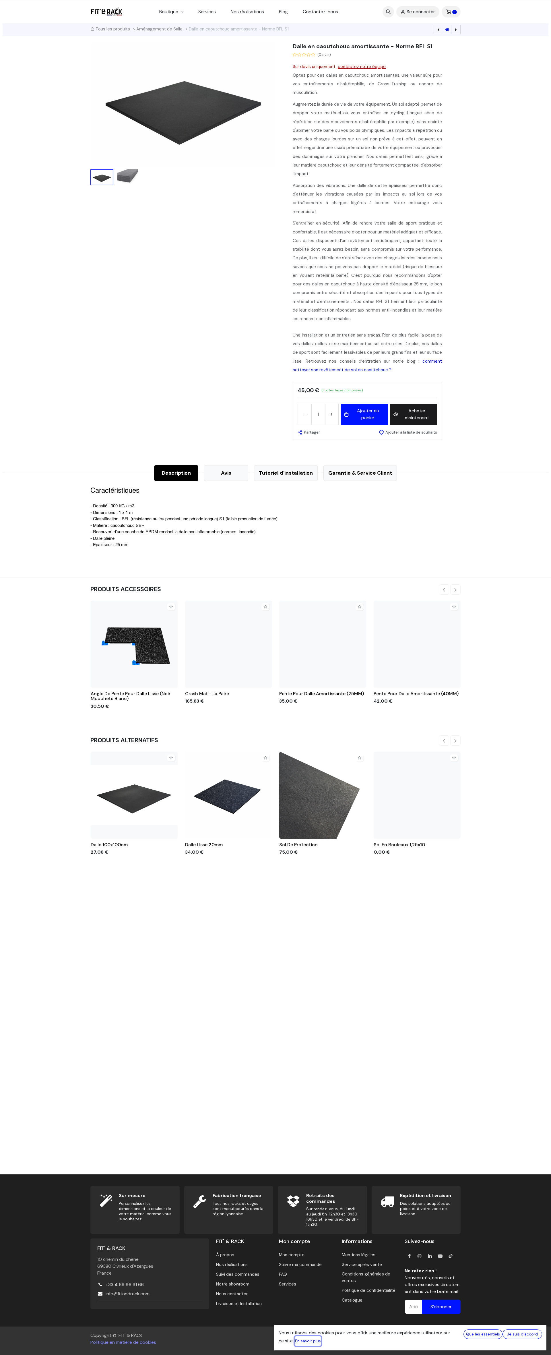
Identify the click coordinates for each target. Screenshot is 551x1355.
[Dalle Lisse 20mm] (228, 795)
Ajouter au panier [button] (368, 414)
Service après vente (362, 1264)
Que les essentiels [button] (483, 1334)
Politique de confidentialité (368, 1290)
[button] (388, 12)
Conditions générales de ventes (366, 1277)
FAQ (283, 1274)
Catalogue (352, 1300)
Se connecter (421, 12)
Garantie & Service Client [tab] (360, 472)
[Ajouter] (332, 414)
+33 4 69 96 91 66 (125, 1284)
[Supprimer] (304, 414)
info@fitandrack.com (128, 1294)
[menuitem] (207, 11)
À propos (225, 1255)
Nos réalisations (232, 1264)
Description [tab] (176, 472)
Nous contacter (232, 1294)
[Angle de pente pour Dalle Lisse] (134, 644)
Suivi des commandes (237, 1274)
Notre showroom (232, 1284)
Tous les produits (113, 29)
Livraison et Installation (239, 1303)
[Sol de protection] (322, 795)
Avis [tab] (226, 472)
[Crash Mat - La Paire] (228, 644)
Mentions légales (358, 1255)
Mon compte (291, 1255)
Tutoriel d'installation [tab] (286, 472)
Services (287, 1284)
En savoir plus (308, 1341)
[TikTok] (450, 1256)
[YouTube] (440, 1256)
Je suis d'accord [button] (522, 1334)
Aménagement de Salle (159, 29)
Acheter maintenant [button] (417, 414)
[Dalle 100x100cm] (134, 795)
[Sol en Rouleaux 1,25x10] (417, 795)
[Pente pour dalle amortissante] (322, 644)
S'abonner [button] (441, 1307)
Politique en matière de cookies (123, 1342)
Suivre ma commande (300, 1264)
